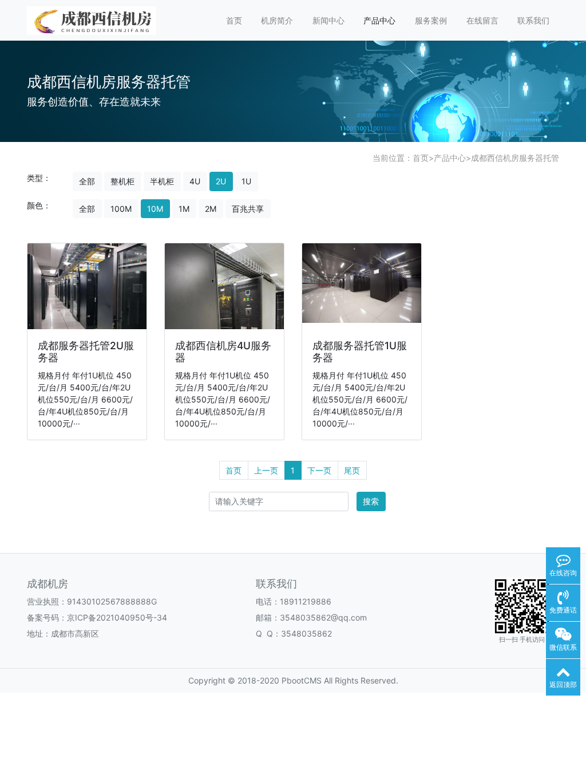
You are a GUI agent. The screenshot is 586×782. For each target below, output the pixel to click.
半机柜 (162, 181)
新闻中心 (328, 20)
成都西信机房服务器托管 (515, 158)
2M (210, 209)
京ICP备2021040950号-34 (117, 617)
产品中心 (379, 20)
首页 (234, 20)
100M (121, 209)
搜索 (371, 501)
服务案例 (431, 20)
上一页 (266, 470)
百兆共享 (248, 209)
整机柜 (122, 181)
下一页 (319, 470)
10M (155, 209)
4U (194, 181)
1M (184, 209)
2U (221, 181)
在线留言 (482, 20)
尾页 (352, 470)
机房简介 (277, 20)
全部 (87, 181)
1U (246, 181)
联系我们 (533, 20)
